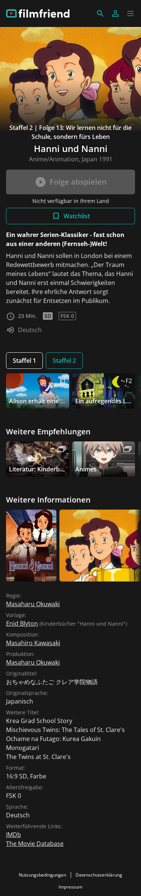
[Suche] (100, 13)
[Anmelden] (115, 13)
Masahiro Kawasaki (33, 643)
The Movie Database (35, 843)
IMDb (13, 834)
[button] (130, 13)
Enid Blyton (22, 623)
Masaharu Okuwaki (33, 604)
